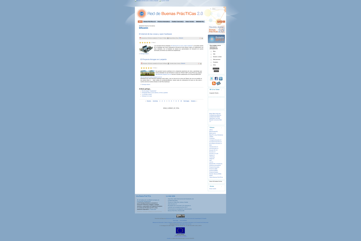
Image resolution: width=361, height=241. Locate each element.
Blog (214, 51)
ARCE (211, 130)
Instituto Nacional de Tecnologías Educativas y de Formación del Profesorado (190, 222)
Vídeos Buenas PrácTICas (216, 177)
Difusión (181, 38)
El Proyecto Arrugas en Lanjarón (153, 59)
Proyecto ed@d (213, 168)
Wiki (214, 54)
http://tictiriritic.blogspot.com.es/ (163, 74)
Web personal (216, 59)
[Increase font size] (218, 21)
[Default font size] (221, 21)
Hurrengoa (186, 101)
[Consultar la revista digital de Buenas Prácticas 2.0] (216, 34)
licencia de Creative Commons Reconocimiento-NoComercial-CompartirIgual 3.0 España (186, 218)
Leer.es (211, 162)
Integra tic (211, 158)
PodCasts (218, 113)
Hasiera (149, 101)
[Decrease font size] (224, 21)
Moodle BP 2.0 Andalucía (215, 163)
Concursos (216, 120)
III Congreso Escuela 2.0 (215, 143)
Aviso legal (175, 220)
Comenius (212, 138)
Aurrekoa (155, 101)
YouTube (217, 118)
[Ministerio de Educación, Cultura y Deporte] (146, 0)
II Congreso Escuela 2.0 (215, 141)
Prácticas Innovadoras (215, 165)
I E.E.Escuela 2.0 (213, 146)
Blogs (210, 113)
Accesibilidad (183, 220)
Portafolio (215, 62)
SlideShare (212, 118)
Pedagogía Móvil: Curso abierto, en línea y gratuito (155, 92)
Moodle (211, 120)
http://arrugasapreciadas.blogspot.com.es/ (151, 77)
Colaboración (212, 116)
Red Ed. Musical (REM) (215, 174)
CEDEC (211, 136)
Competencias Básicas (215, 115)
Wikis (214, 113)
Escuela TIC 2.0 (213, 150)
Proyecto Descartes (214, 167)
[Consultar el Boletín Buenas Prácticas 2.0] (216, 44)
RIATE (211, 175)
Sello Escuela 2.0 (172, 204)
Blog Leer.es (212, 133)
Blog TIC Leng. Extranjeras (216, 135)
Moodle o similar (217, 56)
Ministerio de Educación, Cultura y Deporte (162, 222)
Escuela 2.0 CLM (213, 153)
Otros (214, 65)
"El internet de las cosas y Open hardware (181, 45)
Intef (210, 160)
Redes (218, 116)
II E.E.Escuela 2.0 (213, 148)
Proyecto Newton (213, 172)
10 (181, 101)
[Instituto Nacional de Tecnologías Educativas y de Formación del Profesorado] (164, 0)
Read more (153, 209)
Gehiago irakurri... (144, 53)
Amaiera (193, 101)
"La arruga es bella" (147, 94)
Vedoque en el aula (147, 96)
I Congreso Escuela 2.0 (215, 140)
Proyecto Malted (213, 170)
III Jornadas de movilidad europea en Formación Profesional (148, 200)
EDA (210, 145)
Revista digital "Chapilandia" (149, 91)
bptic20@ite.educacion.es (185, 224)
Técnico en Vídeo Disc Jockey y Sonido (178, 202)
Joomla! (168, 238)
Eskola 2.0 (212, 155)
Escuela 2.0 (212, 152)
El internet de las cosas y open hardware (155, 34)
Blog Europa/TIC (213, 131)
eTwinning (212, 157)
